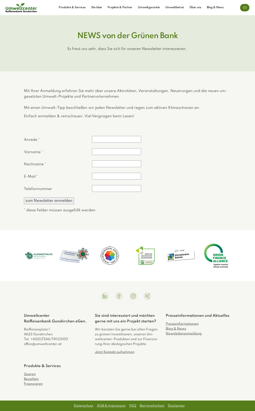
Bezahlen (31, 379)
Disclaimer (176, 405)
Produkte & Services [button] (72, 7)
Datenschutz (83, 405)
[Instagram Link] (133, 296)
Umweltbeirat (174, 7)
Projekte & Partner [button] (120, 7)
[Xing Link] (147, 296)
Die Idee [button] (96, 7)
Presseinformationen (182, 324)
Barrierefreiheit (152, 405)
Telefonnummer (38, 189)
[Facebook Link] (119, 296)
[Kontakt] (244, 7)
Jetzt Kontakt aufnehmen (114, 352)
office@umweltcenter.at (43, 344)
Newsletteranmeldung (184, 333)
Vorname (33, 152)
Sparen (30, 374)
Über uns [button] (195, 7)
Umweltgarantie (149, 7)
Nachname (35, 164)
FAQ (132, 405)
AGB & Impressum (111, 405)
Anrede (32, 140)
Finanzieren (33, 384)
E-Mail (31, 177)
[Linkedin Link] (105, 296)
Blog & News (215, 7)
